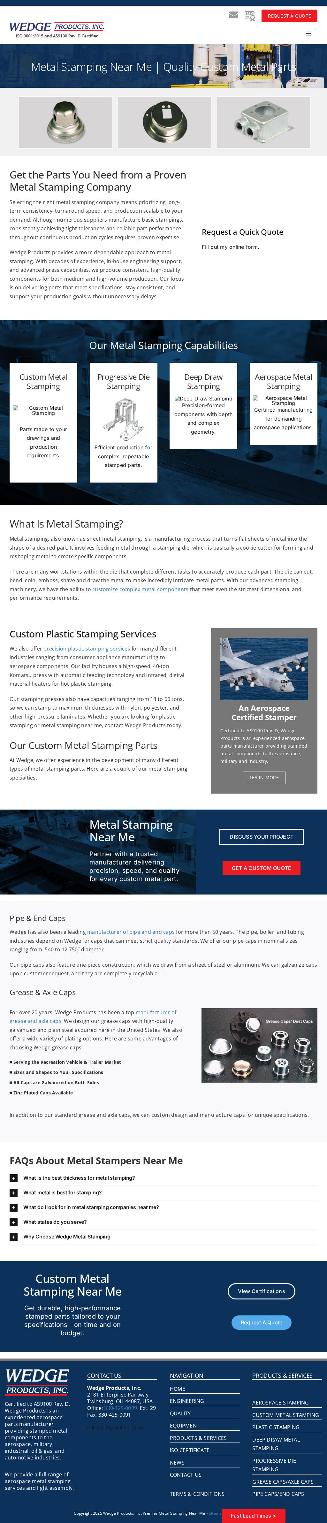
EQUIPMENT (185, 1425)
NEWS (177, 1462)
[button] (163, 1178)
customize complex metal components (140, 589)
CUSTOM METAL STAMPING (285, 1415)
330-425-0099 (120, 1408)
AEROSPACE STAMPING (280, 1402)
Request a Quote (289, 16)
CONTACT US (186, 1474)
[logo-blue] (37, 1371)
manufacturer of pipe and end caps (131, 931)
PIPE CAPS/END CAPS (278, 1493)
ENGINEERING (187, 1401)
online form (243, 247)
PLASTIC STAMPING (276, 1427)
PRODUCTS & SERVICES (198, 1438)
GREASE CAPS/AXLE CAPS (283, 1481)
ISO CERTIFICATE (190, 1450)
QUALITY (180, 1413)
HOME (177, 1388)
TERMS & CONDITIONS (197, 1493)
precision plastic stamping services (86, 648)
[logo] (57, 25)
